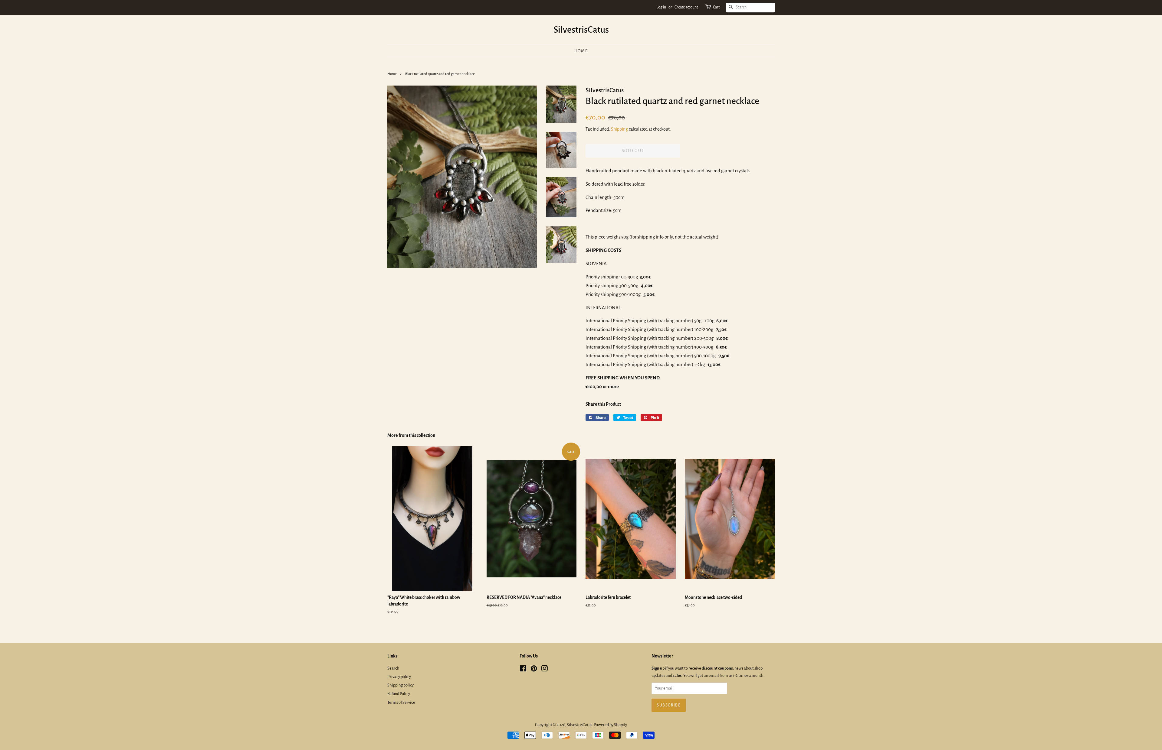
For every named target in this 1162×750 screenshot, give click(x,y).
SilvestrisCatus (581, 29)
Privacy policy (399, 676)
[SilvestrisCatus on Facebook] (523, 669)
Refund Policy (398, 693)
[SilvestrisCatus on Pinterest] (533, 669)
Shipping (619, 129)
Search (393, 668)
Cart (716, 7)
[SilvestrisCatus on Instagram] (544, 669)
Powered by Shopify (610, 724)
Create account (686, 7)
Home (581, 51)
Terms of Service (401, 702)
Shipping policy (400, 685)
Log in (661, 7)
